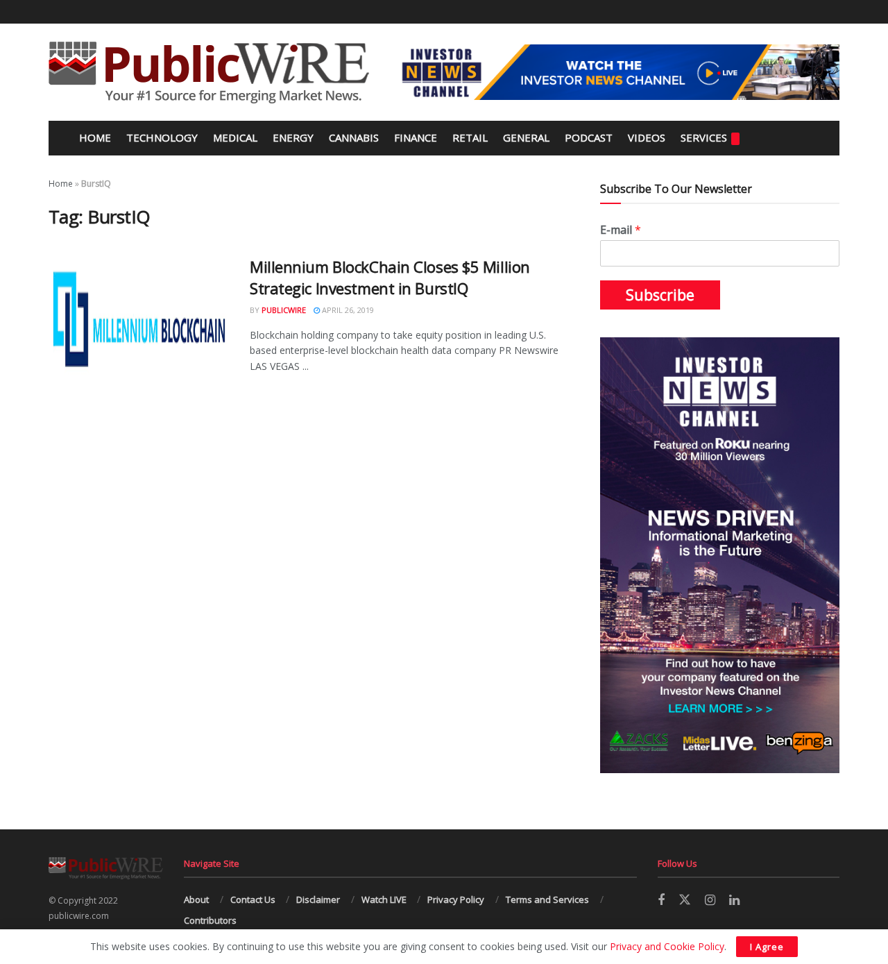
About (196, 899)
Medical (235, 137)
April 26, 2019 (347, 310)
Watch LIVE (384, 899)
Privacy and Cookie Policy (667, 946)
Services (704, 137)
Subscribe (660, 295)
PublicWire (284, 310)
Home (93, 137)
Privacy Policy (455, 899)
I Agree (767, 946)
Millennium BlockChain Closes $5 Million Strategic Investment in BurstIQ (390, 277)
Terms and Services (547, 899)
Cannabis (354, 137)
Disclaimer (318, 899)
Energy (293, 137)
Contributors (210, 920)
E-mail (620, 230)
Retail (470, 137)
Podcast (589, 137)
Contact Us (252, 899)
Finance (415, 137)
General (526, 137)
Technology (162, 137)
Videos (646, 137)
